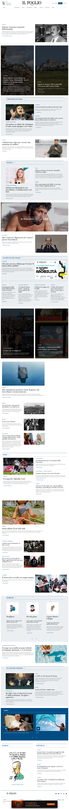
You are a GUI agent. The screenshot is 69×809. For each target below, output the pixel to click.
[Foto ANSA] (51, 148)
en (66, 3)
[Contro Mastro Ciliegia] (53, 608)
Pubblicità (21, 799)
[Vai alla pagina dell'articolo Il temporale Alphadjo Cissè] (18, 466)
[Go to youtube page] (58, 793)
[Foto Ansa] (51, 33)
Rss (4, 802)
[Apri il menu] (4, 7)
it (64, 3)
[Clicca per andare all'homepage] (11, 794)
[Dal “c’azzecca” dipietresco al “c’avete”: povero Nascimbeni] (51, 244)
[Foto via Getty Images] (51, 654)
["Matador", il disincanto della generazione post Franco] (51, 333)
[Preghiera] (12, 608)
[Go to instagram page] (63, 793)
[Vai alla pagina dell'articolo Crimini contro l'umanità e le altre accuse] (34, 547)
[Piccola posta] (33, 608)
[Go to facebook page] (56, 793)
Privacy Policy (39, 799)
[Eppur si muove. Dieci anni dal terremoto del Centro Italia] (51, 70)
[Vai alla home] (31, 3)
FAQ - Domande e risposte (8, 801)
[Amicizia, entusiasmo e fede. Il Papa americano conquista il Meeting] (18, 722)
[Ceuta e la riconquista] (17, 333)
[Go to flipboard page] (66, 793)
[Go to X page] (61, 793)
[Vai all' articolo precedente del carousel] (33, 639)
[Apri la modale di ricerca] (65, 7)
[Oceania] (50, 722)
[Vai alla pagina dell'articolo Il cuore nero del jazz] (34, 424)
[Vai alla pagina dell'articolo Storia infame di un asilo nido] (23, 512)
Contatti (4, 799)
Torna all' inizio (60, 799)
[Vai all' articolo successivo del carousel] (36, 639)
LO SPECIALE (51, 804)
